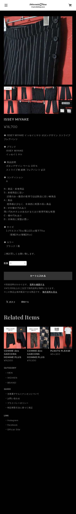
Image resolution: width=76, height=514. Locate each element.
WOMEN (12, 377)
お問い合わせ (13, 398)
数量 (6, 263)
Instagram (13, 420)
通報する (25, 302)
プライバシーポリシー (18, 403)
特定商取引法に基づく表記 (20, 407)
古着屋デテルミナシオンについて (23, 394)
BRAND (11, 382)
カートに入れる (38, 276)
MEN (10, 372)
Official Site (13, 429)
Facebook (12, 425)
